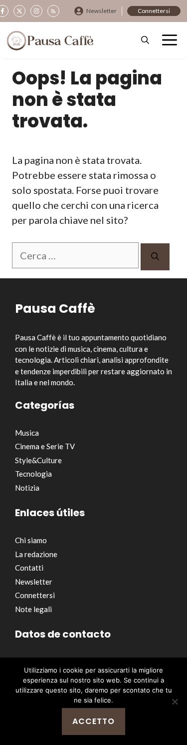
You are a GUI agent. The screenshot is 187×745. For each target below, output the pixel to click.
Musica (27, 432)
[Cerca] (155, 256)
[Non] (175, 702)
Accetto (93, 721)
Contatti (29, 567)
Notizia (27, 487)
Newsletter (101, 10)
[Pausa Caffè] (50, 40)
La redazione (36, 554)
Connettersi (154, 10)
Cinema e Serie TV (45, 446)
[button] (145, 40)
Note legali (33, 609)
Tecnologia (33, 473)
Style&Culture (38, 460)
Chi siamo (31, 540)
